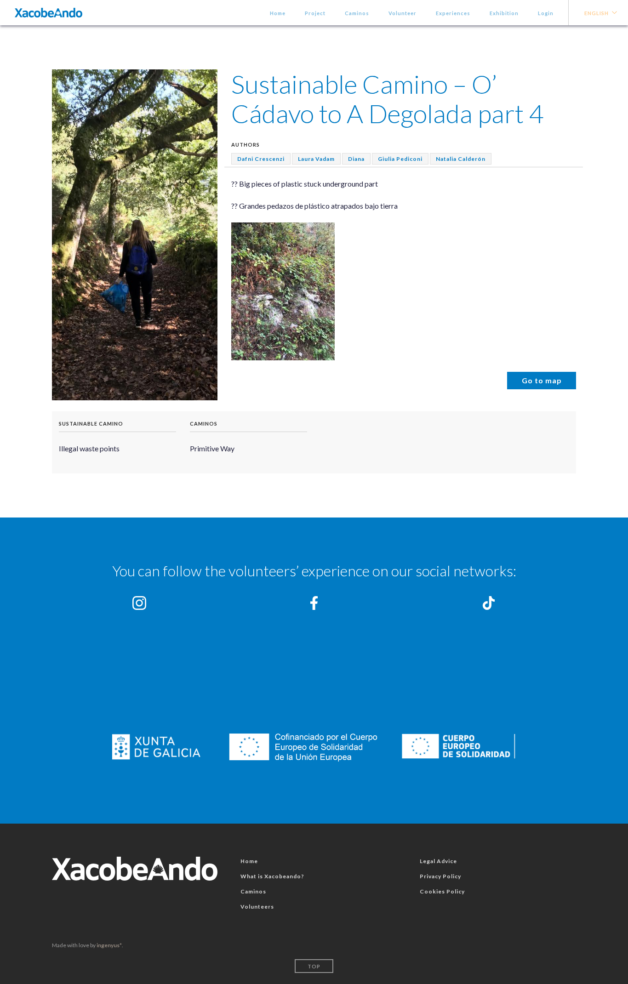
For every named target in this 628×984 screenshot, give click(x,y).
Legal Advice (438, 861)
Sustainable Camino (91, 424)
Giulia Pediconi (400, 158)
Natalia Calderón (460, 158)
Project (315, 13)
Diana (356, 158)
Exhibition (504, 13)
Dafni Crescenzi (261, 158)
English (596, 13)
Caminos (357, 13)
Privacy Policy (440, 876)
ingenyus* (109, 945)
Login (546, 13)
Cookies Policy (442, 891)
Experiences (453, 13)
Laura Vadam (316, 158)
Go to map (542, 380)
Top (314, 966)
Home (277, 13)
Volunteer (402, 13)
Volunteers (257, 906)
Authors (245, 145)
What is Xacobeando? (272, 876)
